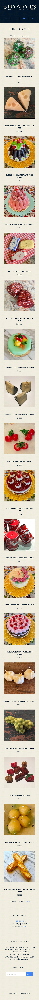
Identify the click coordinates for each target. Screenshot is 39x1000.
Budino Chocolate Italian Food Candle (19, 176)
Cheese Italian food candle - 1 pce (19, 415)
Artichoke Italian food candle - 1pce (19, 78)
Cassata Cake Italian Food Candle (19, 367)
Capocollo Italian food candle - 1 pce (19, 319)
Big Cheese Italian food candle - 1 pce (19, 127)
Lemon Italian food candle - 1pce (19, 842)
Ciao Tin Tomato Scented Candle (19, 558)
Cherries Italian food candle (19, 462)
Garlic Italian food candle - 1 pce (19, 701)
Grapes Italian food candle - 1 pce (19, 748)
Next (28, 901)
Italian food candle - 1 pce (19, 795)
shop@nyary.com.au (19, 923)
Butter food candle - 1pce (19, 271)
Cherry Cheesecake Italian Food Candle (19, 510)
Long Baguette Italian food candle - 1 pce (19, 890)
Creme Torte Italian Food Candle (19, 605)
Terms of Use (13, 993)
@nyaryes (23, 926)
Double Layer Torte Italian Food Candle (20, 653)
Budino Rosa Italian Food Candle (19, 224)
